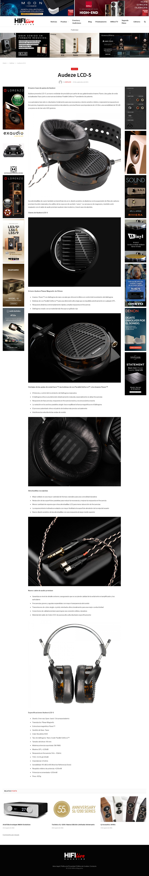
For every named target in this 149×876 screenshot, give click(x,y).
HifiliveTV (114, 22)
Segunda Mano (125, 21)
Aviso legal (56, 866)
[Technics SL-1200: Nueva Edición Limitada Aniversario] (74, 809)
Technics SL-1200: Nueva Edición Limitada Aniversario (73, 825)
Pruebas (64, 22)
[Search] (145, 21)
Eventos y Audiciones (76, 21)
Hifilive (68, 82)
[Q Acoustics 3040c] (123, 809)
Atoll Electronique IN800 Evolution (16, 825)
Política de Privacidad (68, 866)
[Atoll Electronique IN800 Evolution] (25, 809)
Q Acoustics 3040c (108, 825)
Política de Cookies (82, 866)
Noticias (54, 22)
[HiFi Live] (24, 22)
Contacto (93, 866)
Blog (90, 22)
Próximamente (101, 22)
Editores (137, 22)
